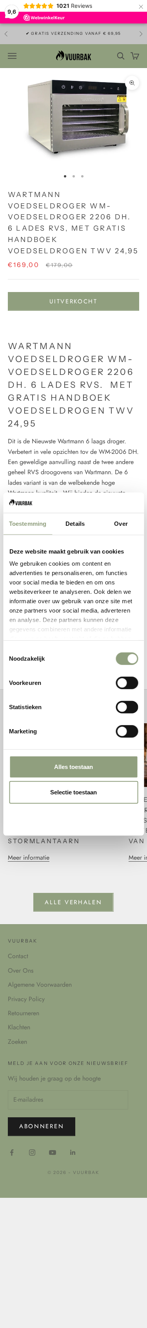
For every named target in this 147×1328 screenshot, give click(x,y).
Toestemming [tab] (27, 523)
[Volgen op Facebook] (12, 1152)
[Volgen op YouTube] (52, 1152)
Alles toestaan (73, 766)
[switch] (127, 683)
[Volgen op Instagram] (32, 1152)
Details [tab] (75, 523)
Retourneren (23, 1013)
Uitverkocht (73, 301)
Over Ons (20, 970)
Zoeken (17, 1041)
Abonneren (41, 1126)
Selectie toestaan (73, 792)
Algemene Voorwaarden (40, 984)
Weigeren (74, 818)
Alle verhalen (73, 902)
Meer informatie (28, 857)
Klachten (19, 1027)
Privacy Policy (26, 999)
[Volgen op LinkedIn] (73, 1152)
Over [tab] (120, 523)
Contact (18, 956)
